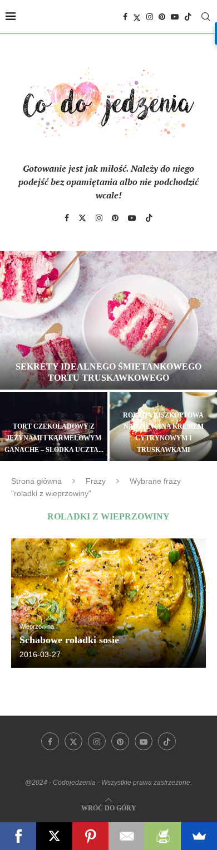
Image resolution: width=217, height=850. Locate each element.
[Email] (126, 836)
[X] (54, 836)
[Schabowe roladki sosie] (108, 603)
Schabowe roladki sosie (69, 639)
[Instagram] (149, 17)
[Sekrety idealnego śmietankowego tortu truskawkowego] (108, 320)
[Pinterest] (162, 17)
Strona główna (36, 481)
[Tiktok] (188, 17)
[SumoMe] (199, 836)
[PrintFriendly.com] (163, 836)
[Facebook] (125, 17)
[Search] (205, 17)
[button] (15, 355)
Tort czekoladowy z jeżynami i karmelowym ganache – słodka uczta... (53, 438)
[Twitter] (137, 17)
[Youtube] (175, 17)
